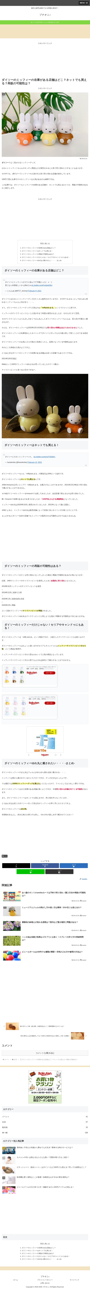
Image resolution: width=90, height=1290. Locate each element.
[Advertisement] (45, 60)
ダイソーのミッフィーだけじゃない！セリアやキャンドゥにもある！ (46, 257)
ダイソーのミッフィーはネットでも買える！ (37, 251)
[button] (59, 871)
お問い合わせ (45, 1283)
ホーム (15, 1280)
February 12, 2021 (35, 462)
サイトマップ (74, 1280)
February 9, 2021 (34, 291)
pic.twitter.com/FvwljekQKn (41, 285)
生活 (5, 856)
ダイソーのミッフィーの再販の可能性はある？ (38, 254)
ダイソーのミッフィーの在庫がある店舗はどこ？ (39, 248)
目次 (42, 243)
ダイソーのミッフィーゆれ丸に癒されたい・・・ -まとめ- (42, 260)
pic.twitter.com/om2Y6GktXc (44, 457)
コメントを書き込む (45, 1053)
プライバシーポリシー (45, 1280)
